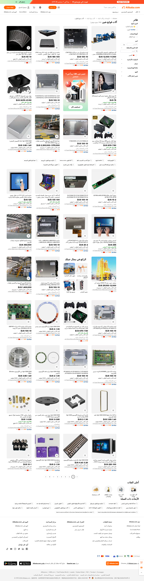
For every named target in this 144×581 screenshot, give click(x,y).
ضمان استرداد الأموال (106, 529)
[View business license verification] (90, 578)
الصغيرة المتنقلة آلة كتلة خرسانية (23, 503)
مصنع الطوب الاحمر (78, 508)
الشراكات (25, 541)
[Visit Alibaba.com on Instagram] (15, 549)
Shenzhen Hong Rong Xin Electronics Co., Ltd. (19, 108)
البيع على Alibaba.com (21, 526)
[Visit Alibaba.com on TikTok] (7, 549)
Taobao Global (80, 572)
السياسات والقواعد (106, 544)
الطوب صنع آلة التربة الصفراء (50, 164)
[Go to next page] (46, 477)
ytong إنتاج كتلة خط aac (43, 503)
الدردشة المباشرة (51, 529)
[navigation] (129, 247)
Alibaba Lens (133, 563)
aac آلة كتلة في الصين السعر (128, 503)
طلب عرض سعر (79, 529)
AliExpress (44, 572)
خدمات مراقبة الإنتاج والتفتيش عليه (102, 541)
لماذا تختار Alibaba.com (133, 526)
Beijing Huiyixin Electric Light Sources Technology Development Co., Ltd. (19, 61)
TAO (87, 572)
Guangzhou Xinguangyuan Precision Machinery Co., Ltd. (19, 468)
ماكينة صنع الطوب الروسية (47, 160)
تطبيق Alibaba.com (39, 563)
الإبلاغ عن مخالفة (51, 544)
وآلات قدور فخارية (67, 164)
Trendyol (93, 572)
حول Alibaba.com (134, 522)
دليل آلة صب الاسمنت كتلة (83, 160)
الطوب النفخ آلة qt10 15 (95, 508)
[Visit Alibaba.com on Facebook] (27, 549)
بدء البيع (26, 529)
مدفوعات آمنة (108, 526)
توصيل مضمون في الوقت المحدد (103, 533)
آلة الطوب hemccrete (65, 160)
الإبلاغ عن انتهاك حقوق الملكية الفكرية (45, 541)
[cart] (33, 8)
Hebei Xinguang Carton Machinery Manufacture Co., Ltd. (47, 149)
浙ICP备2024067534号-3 (122, 578)
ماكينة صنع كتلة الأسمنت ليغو (107, 164)
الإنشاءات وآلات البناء (104, 18)
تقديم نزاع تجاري (51, 533)
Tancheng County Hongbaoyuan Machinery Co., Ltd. (103, 61)
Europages (100, 572)
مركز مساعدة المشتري (49, 526)
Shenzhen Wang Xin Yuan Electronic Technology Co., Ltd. (75, 63)
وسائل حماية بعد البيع (106, 537)
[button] (58, 7)
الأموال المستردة (51, 537)
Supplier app (71, 563)
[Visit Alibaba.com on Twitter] (19, 549)
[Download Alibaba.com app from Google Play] (10, 563)
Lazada (72, 572)
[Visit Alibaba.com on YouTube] (11, 549)
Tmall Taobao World (62, 572)
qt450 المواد (99, 160)
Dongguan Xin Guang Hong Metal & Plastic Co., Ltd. (19, 149)
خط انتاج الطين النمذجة (29, 160)
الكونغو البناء (111, 160)
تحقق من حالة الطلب (22, 533)
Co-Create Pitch (135, 529)
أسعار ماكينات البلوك (31, 508)
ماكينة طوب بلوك (16, 508)
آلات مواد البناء (91, 18)
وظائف (138, 537)
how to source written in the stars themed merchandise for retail (74, 512)
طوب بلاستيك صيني (131, 508)
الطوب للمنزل (58, 503)
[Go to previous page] (77, 477)
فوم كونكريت (45, 508)
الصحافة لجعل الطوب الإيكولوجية (86, 164)
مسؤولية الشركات (135, 533)
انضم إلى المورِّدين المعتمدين (20, 537)
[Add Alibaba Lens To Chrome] (112, 563)
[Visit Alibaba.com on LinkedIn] (23, 549)
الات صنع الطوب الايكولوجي (61, 508)
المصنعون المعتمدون (78, 526)
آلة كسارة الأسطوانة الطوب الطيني (75, 503)
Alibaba (115, 18)
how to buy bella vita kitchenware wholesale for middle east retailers (117, 512)
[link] (141, 562)
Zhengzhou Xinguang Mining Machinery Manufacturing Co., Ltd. (103, 289)
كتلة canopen (112, 503)
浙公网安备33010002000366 (104, 578)
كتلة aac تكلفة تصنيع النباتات (113, 508)
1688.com (52, 572)
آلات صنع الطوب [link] (79, 18)
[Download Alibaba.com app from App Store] (25, 563)
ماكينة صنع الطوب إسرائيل (96, 503)
